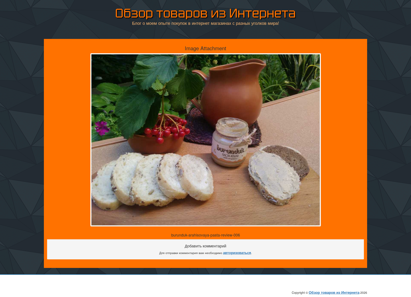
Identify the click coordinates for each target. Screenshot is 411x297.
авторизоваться (237, 252)
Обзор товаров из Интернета (205, 13)
